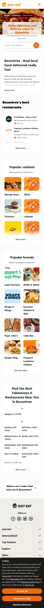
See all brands (20, 370)
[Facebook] (13, 518)
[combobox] (18, 45)
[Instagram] (19, 518)
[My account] (39, 4)
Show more (9, 90)
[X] (24, 518)
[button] (36, 45)
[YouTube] (30, 518)
